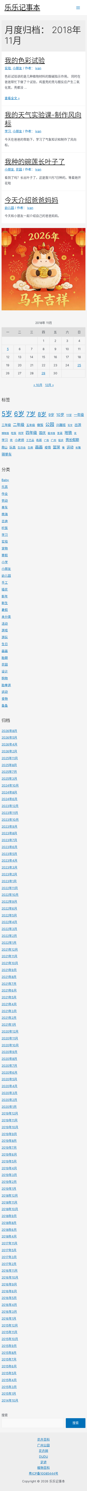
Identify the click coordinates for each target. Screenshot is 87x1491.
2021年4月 (9, 1004)
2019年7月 (9, 1147)
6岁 (19, 414)
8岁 (42, 414)
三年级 (6, 425)
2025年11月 (10, 758)
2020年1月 (9, 1106)
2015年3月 (9, 1387)
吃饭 (13, 433)
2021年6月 (9, 990)
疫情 (48, 447)
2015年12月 (10, 1325)
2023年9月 (9, 826)
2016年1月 (9, 1318)
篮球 (56, 447)
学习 (5, 440)
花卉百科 (43, 1439)
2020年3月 (9, 1093)
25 (79, 365)
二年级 (18, 424)
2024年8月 (9, 792)
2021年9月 (9, 970)
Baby (5, 480)
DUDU (43, 1456)
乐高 (5, 487)
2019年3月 (9, 1175)
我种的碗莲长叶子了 (35, 162)
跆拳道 (6, 685)
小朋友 (6, 569)
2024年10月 (10, 785)
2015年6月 (9, 1366)
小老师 (19, 440)
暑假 (5, 610)
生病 (30, 447)
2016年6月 (9, 1291)
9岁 (51, 414)
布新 (39, 440)
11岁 (69, 415)
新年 (5, 596)
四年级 (31, 432)
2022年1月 (9, 942)
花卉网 (43, 1451)
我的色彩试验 (25, 60)
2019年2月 (9, 1182)
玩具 (12, 447)
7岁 (31, 413)
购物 (5, 678)
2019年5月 (9, 1161)
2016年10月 (10, 1277)
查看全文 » (12, 98)
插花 (5, 589)
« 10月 (37, 385)
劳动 (5, 500)
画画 (39, 447)
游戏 (5, 630)
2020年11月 (10, 1038)
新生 (5, 603)
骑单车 (7, 454)
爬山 (4, 447)
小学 (5, 562)
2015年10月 (10, 1339)
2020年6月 (9, 1072)
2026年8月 (9, 731)
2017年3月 (9, 1257)
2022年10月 (10, 894)
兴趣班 (61, 425)
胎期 (5, 658)
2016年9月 (9, 1284)
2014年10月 (10, 1400)
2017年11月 (9, 1243)
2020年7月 (9, 1065)
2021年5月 (9, 997)
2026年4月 (9, 744)
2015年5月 (9, 1373)
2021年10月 (10, 963)
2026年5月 (9, 737)
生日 (5, 644)
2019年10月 (10, 1127)
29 (43, 373)
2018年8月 (9, 1223)
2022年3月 (9, 929)
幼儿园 (6, 575)
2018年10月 (10, 1209)
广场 (46, 440)
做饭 (40, 425)
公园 (49, 424)
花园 (5, 664)
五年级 (30, 425)
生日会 (22, 447)
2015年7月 (9, 1359)
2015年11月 (9, 1332)
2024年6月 (9, 799)
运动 (70, 447)
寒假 (5, 555)
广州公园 (43, 1445)
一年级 (79, 415)
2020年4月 (9, 1086)
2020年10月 (10, 1045)
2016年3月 (9, 1311)
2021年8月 (9, 977)
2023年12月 (10, 806)
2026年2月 (9, 751)
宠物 (5, 548)
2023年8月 (9, 833)
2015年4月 (9, 1380)
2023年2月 (9, 874)
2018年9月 (9, 1216)
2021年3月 (9, 1011)
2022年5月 (9, 915)
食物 (5, 698)
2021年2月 (9, 1017)
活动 (5, 623)
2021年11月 (9, 956)
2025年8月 (9, 765)
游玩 (5, 637)
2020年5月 (9, 1079)
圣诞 (59, 433)
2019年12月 (10, 1113)
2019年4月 (9, 1168)
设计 (5, 671)
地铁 (68, 432)
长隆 (78, 447)
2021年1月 (9, 1024)
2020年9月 (9, 1052)
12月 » (49, 385)
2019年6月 (9, 1154)
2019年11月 (10, 1120)
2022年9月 (9, 901)
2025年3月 (9, 778)
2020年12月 (10, 1031)
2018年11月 (9, 1202)
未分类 (6, 617)
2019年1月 (9, 1188)
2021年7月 (9, 983)
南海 (5, 514)
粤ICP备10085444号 (43, 1473)
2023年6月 (9, 847)
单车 (5, 507)
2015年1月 (9, 1393)
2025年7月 (9, 771)
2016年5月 (9, 1298)
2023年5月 (9, 854)
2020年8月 (9, 1059)
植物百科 (43, 1467)
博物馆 (5, 433)
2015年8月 (9, 1352)
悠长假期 (72, 440)
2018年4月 (9, 1236)
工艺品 (30, 440)
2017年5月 (9, 1250)
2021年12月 (10, 949)
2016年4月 (9, 1305)
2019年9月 (9, 1134)
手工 (5, 582)
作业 (5, 494)
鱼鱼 (5, 705)
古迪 (5, 521)
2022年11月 (10, 888)
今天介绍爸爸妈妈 (31, 200)
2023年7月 (9, 840)
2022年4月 (9, 922)
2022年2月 (9, 936)
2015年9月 (9, 1346)
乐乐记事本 (22, 7)
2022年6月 (9, 908)
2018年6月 (9, 1229)
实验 (5, 541)
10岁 (60, 414)
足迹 (43, 1462)
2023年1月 (9, 881)
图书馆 (51, 433)
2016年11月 (10, 1270)
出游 (78, 425)
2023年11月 (10, 813)
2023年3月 (9, 867)
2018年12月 (10, 1195)
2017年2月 (9, 1264)
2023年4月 (9, 860)
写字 (70, 425)
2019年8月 (9, 1140)
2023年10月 (10, 819)
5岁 (7, 414)
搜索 (5, 1415)
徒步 (61, 440)
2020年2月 (9, 1100)
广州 (53, 440)
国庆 (42, 433)
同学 (21, 433)
